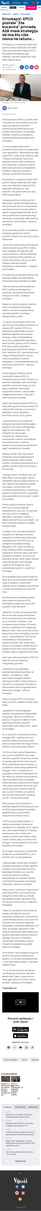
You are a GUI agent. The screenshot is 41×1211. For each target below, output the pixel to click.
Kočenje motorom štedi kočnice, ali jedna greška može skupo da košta (20, 1133)
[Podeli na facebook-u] (22, 67)
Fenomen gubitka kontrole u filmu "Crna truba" (20, 1153)
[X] (14, 1047)
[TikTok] (32, 1047)
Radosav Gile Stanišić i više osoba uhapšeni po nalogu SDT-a (19, 1124)
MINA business (12, 108)
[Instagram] (26, 1047)
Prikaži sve (20, 1161)
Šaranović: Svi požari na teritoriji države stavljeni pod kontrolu (19, 1115)
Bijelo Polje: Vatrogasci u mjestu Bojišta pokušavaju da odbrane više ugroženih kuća (20, 1143)
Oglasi (25, 3)
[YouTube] (20, 1047)
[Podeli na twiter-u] (27, 67)
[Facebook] (8, 1047)
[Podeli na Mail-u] (36, 67)
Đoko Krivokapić (10, 1059)
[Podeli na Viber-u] (31, 67)
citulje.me (16, 3)
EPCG (24, 1059)
